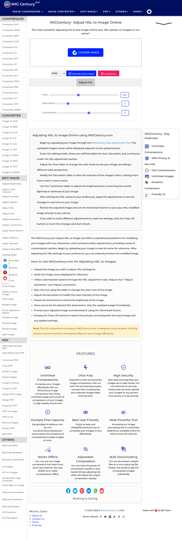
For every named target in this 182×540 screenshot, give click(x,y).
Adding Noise (9, 254)
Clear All (110, 73)
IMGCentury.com (110, 510)
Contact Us (38, 519)
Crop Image (8, 286)
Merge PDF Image (12, 394)
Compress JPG (10, 75)
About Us (37, 515)
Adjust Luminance (12, 225)
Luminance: (49, 112)
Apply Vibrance (10, 237)
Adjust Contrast (10, 196)
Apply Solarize (9, 274)
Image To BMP (10, 126)
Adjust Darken (9, 202)
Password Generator (13, 492)
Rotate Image (9, 328)
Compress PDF (10, 360)
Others (121, 11)
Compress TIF (9, 98)
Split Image (8, 334)
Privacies (37, 525)
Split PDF (7, 434)
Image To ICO (9, 144)
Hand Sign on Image (13, 485)
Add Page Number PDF (12, 346)
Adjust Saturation (11, 219)
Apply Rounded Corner (10, 261)
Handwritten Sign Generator (11, 479)
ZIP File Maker (9, 518)
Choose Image (88, 52)
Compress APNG (11, 30)
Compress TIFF (10, 104)
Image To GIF (9, 138)
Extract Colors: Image (10, 292)
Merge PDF (8, 399)
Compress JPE (10, 70)
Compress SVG (10, 92)
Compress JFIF (10, 58)
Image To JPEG (10, 155)
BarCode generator (12, 452)
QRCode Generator (12, 499)
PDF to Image (9, 411)
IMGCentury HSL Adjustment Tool (111, 143)
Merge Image (9, 304)
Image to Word (10, 382)
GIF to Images (9, 472)
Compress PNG (10, 87)
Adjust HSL (8, 207)
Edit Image (88, 11)
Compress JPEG (11, 81)
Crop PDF (7, 365)
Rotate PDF (8, 428)
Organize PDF (9, 405)
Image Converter (61, 11)
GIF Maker (7, 466)
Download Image (83, 73)
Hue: (45, 94)
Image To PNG (10, 161)
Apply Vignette (10, 243)
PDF (105, 11)
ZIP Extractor (9, 512)
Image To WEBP (11, 172)
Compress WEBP (11, 109)
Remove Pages (10, 422)
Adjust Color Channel (8, 190)
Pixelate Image (10, 317)
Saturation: (49, 103)
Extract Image (9, 371)
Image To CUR (10, 132)
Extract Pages (9, 377)
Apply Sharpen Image (10, 268)
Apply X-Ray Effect (12, 249)
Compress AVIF (10, 24)
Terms (35, 522)
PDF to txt (7, 417)
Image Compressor (27, 11)
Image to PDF (9, 388)
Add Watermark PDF (13, 353)
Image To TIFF (10, 166)
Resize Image (9, 323)
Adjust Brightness (11, 183)
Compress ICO (10, 47)
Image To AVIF (10, 121)
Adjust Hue (8, 213)
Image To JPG (9, 149)
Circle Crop (8, 280)
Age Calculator (10, 445)
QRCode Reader (10, 506)
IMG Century (25, 3)
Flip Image (8, 299)
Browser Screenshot (13, 459)
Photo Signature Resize (11, 311)
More (137, 11)
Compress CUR (10, 41)
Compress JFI (9, 52)
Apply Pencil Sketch (12, 230)
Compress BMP (10, 35)
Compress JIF (9, 64)
